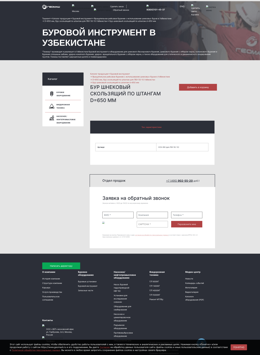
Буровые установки (87, 281)
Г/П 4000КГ (155, 290)
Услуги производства (52, 292)
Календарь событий (194, 283)
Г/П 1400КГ (155, 286)
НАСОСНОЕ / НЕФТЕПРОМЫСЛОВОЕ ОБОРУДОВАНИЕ (65, 119)
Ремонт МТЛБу (156, 299)
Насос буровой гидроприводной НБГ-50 (121, 287)
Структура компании (52, 283)
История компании (51, 278)
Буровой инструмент (87, 286)
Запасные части (85, 290)
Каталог (52, 79)
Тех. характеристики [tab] (152, 127)
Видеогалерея (191, 292)
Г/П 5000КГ (155, 295)
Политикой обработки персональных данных (36, 350)
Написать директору (61, 265)
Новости (189, 278)
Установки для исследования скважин (120, 298)
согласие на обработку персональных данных (152, 235)
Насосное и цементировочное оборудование (122, 317)
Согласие (105, 347)
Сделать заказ (117, 6)
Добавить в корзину (198, 87)
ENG (182, 6)
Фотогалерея (191, 287)
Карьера (46, 287)
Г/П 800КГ (154, 281)
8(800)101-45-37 (156, 9)
